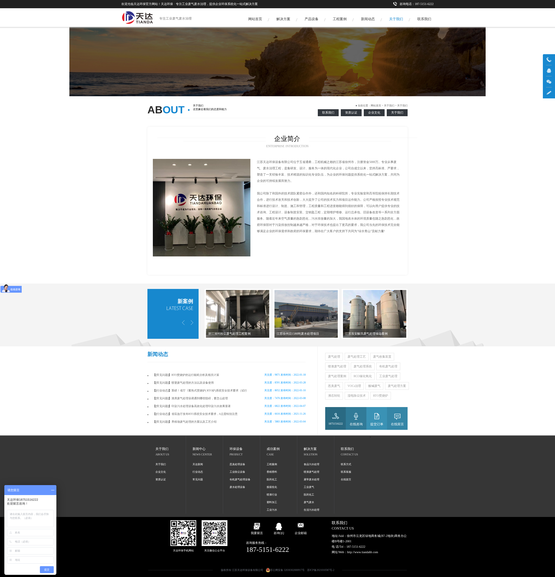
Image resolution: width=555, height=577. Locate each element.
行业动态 (162, 390)
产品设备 (311, 19)
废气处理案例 (337, 376)
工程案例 (340, 19)
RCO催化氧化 (363, 376)
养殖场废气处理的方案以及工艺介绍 (194, 421)
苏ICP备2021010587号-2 (320, 570)
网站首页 (255, 19)
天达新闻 (198, 464)
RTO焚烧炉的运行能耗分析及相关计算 (195, 375)
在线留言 (397, 424)
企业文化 (374, 112)
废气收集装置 (382, 356)
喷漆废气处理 (337, 366)
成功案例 (273, 449)
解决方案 (283, 19)
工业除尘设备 (237, 471)
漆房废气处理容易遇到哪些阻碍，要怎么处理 (199, 398)
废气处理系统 (363, 366)
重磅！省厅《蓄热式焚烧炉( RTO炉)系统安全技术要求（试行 (209, 390)
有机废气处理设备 (240, 479)
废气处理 (334, 356)
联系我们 (424, 19)
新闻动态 (368, 19)
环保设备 (236, 449)
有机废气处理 (388, 366)
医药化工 (272, 479)
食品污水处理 (311, 464)
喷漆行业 (272, 494)
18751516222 (335, 423)
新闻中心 (199, 449)
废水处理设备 (237, 487)
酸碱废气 (374, 386)
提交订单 (376, 424)
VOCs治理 (354, 386)
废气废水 (309, 502)
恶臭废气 (334, 386)
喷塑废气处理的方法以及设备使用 (192, 382)
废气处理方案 (397, 386)
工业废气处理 (388, 376)
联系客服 (346, 471)
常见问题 (162, 375)
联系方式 (346, 464)
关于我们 (396, 19)
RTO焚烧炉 (380, 395)
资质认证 (351, 112)
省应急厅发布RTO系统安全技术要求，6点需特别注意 (204, 414)
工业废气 (309, 487)
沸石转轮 (334, 395)
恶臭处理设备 (237, 464)
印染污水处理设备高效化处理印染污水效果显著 (201, 406)
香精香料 (272, 471)
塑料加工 (272, 502)
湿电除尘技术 (357, 395)
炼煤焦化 (272, 487)
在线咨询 (356, 424)
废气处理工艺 (357, 356)
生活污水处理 (311, 509)
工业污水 (272, 509)
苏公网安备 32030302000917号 (287, 570)
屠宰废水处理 (311, 479)
